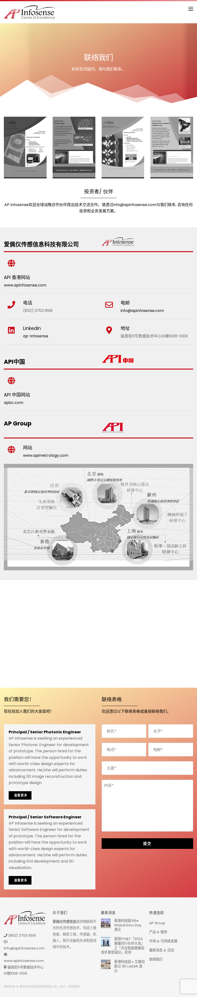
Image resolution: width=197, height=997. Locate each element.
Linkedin (32, 328)
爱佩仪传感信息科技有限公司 (38, 987)
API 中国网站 (17, 395)
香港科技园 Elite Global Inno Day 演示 (128, 925)
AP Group (157, 923)
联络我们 (156, 959)
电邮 (125, 303)
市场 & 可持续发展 (163, 941)
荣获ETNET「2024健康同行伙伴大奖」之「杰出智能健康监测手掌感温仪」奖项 (122, 946)
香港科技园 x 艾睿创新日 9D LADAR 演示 (129, 966)
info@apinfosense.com (134, 204)
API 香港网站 (17, 277)
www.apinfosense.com (25, 285)
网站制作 (74, 987)
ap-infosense (35, 336)
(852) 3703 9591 (21, 935)
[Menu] (190, 7)
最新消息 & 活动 (161, 950)
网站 (27, 447)
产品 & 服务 (158, 932)
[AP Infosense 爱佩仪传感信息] (30, 17)
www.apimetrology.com (45, 455)
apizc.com (13, 402)
